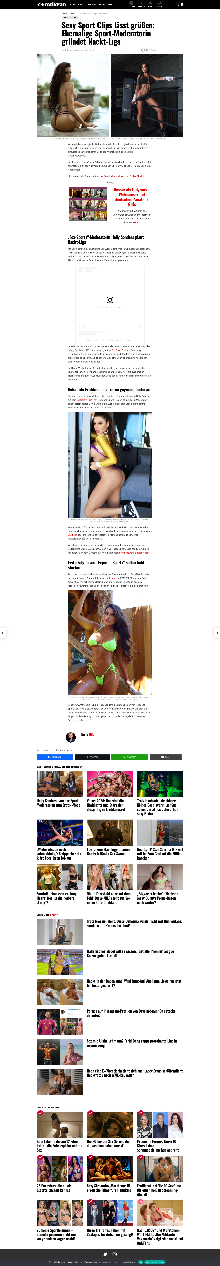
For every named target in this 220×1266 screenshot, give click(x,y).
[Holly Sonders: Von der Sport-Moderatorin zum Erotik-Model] (60, 784)
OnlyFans (72, 535)
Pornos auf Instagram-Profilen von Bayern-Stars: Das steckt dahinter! (131, 1013)
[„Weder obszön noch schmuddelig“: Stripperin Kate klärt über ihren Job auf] (60, 833)
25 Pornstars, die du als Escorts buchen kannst (54, 1188)
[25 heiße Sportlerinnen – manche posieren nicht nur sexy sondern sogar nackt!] (60, 1213)
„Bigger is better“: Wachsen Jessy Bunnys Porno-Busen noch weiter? (157, 898)
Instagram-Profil (85, 400)
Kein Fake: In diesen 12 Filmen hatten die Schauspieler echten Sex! (59, 1145)
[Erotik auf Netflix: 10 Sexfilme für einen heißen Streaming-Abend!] (160, 1169)
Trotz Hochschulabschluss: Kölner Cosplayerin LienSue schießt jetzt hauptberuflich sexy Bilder (157, 807)
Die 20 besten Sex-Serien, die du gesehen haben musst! (108, 1143)
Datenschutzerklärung (155, 1262)
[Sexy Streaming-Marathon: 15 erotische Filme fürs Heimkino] (110, 1169)
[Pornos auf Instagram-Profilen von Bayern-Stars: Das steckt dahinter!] (60, 1022)
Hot (150, 7)
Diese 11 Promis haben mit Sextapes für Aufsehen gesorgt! (110, 1232)
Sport (54, 915)
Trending (159, 7)
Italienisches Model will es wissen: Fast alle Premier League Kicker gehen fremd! (130, 953)
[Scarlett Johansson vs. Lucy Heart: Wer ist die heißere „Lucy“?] (60, 877)
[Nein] (166, 1262)
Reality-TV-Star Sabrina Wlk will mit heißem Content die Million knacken (160, 853)
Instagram (111, 578)
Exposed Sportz (46, 750)
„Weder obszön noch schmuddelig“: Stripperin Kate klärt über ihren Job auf (59, 853)
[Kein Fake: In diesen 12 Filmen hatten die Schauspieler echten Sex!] (60, 1125)
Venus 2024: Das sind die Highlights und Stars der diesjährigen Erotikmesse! (106, 805)
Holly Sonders (64, 750)
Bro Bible (116, 350)
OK (141, 1262)
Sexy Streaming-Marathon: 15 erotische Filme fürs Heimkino (109, 1188)
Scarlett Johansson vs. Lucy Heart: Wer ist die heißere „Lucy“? (56, 898)
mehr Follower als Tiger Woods (134, 552)
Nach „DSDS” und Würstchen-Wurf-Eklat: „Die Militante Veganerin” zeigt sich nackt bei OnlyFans (160, 1236)
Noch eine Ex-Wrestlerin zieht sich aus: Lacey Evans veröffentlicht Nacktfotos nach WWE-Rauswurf (135, 1073)
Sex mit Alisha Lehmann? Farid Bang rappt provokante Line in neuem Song (132, 1043)
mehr (110, 4)
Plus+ (72, 4)
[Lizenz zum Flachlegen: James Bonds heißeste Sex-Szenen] (110, 833)
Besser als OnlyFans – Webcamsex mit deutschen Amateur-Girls (132, 196)
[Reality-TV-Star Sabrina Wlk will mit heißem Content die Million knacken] (160, 833)
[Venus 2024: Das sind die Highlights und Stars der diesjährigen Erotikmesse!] (110, 784)
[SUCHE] (177, 4)
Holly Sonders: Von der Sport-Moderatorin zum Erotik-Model (111, 176)
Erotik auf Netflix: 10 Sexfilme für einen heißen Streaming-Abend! (159, 1190)
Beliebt (141, 7)
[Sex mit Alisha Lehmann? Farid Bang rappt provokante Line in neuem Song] (60, 1052)
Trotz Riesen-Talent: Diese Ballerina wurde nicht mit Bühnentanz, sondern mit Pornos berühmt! (134, 923)
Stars (81, 4)
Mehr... (136, 222)
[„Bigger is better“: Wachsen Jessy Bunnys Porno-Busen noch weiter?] (160, 877)
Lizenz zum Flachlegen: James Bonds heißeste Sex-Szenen (108, 851)
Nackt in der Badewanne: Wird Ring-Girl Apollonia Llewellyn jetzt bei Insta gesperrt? (134, 983)
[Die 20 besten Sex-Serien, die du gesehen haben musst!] (110, 1125)
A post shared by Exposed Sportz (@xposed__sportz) (110, 340)
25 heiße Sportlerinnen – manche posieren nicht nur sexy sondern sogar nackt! (56, 1234)
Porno (102, 4)
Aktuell (131, 7)
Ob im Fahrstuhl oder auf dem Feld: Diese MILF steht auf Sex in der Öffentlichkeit (108, 898)
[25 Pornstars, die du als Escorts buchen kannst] (60, 1169)
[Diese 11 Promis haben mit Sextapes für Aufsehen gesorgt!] (110, 1213)
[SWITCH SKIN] (181, 4)
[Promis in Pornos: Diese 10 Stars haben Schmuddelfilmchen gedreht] (160, 1125)
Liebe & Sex (91, 4)
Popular (140, 1201)
